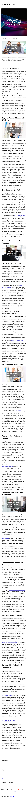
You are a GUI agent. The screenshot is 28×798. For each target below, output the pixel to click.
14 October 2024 (12, 38)
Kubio (15, 791)
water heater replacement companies (14, 641)
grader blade (5, 166)
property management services (11, 465)
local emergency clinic (19, 215)
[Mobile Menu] (24, 4)
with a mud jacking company (18, 340)
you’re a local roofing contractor (17, 590)
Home (3, 764)
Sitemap (12, 796)
